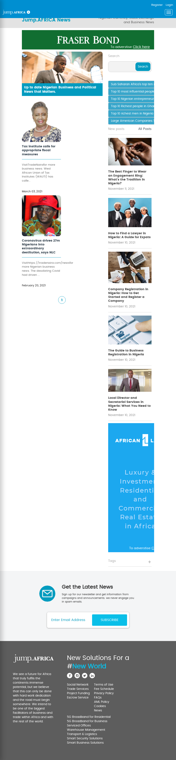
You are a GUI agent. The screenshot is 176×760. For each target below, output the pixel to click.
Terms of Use (103, 684)
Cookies (100, 706)
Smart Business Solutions (85, 742)
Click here (141, 47)
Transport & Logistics (82, 734)
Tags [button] (112, 561)
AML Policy (101, 701)
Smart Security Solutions (85, 738)
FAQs (98, 697)
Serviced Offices (79, 725)
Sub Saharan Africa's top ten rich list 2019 (141, 84)
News (98, 710)
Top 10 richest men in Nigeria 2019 (136, 113)
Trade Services (78, 689)
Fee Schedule (104, 689)
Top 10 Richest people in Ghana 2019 (138, 106)
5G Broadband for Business (87, 721)
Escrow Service (78, 697)
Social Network (77, 684)
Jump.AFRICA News (46, 20)
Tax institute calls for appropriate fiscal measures (38, 150)
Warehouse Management (86, 729)
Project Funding (78, 693)
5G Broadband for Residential (89, 716)
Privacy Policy (104, 693)
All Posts (145, 129)
